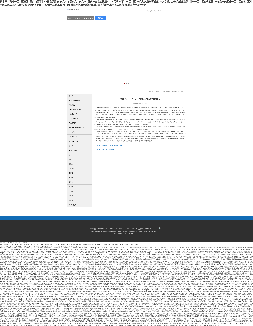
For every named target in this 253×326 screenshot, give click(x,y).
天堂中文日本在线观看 (141, 261)
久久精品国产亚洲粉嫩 (123, 251)
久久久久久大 (31, 298)
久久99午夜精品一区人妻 (56, 276)
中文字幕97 (76, 303)
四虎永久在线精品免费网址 (149, 269)
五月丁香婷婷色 (80, 316)
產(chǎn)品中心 (123, 18)
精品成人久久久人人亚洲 (76, 266)
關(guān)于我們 (111, 18)
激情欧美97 (17, 249)
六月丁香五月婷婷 (123, 279)
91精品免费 (216, 258)
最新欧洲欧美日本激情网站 (41, 284)
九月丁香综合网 (121, 278)
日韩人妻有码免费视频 (230, 249)
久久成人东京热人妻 (189, 320)
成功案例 (168, 18)
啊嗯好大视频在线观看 (30, 305)
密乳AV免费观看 (203, 249)
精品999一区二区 (171, 248)
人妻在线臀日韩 (114, 311)
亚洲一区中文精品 (111, 258)
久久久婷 (82, 321)
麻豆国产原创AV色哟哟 (26, 264)
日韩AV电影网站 (106, 316)
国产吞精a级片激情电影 (13, 323)
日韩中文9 (187, 256)
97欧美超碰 (38, 258)
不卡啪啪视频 (124, 313)
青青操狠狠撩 (211, 300)
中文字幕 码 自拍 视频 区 (179, 261)
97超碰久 (12, 320)
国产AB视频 (22, 310)
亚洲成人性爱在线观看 (77, 313)
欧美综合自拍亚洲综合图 (75, 281)
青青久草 (148, 310)
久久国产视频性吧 (80, 274)
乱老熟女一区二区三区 (215, 266)
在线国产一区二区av (115, 249)
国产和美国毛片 (95, 258)
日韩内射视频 (24, 271)
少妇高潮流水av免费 (90, 321)
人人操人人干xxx (92, 261)
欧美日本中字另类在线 (157, 306)
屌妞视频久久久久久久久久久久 (181, 318)
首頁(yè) (100, 18)
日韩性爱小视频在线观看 (193, 258)
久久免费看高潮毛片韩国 (24, 283)
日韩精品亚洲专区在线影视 (21, 288)
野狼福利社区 (222, 321)
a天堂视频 (58, 284)
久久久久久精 (128, 288)
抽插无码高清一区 (109, 279)
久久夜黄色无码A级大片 (91, 268)
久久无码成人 (82, 290)
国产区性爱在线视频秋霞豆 (15, 316)
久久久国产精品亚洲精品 (77, 249)
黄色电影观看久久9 (164, 295)
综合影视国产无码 (79, 283)
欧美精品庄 (44, 256)
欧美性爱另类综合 (19, 286)
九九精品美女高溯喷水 (177, 254)
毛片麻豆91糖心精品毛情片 (211, 286)
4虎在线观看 (18, 308)
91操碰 (8, 315)
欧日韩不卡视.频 (203, 288)
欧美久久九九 (95, 318)
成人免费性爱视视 (40, 281)
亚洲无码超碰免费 (198, 296)
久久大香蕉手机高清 (56, 281)
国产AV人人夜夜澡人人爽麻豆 (129, 306)
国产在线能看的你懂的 (200, 293)
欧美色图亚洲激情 (29, 263)
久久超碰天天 (230, 321)
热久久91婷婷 (207, 301)
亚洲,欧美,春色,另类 (158, 300)
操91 (109, 315)
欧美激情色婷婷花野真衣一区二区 (40, 310)
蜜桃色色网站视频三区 (116, 293)
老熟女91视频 (110, 288)
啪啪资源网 (132, 269)
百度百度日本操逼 (187, 284)
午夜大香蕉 (213, 278)
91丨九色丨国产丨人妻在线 (61, 325)
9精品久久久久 (67, 298)
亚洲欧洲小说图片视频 (131, 264)
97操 (190, 266)
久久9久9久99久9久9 (152, 305)
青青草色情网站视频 (133, 256)
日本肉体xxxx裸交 (64, 266)
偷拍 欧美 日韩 (5, 259)
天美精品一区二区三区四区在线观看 (113, 281)
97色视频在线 (118, 298)
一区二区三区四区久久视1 (68, 288)
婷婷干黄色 (142, 256)
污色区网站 (23, 254)
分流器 (71, 191)
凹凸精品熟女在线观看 (115, 308)
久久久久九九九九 (7, 313)
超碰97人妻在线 (86, 258)
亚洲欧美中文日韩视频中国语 (116, 264)
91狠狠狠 (2, 293)
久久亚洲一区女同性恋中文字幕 (229, 298)
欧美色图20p (27, 248)
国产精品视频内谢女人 (67, 308)
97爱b (229, 253)
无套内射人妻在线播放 (149, 286)
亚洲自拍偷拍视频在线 (214, 298)
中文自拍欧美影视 (212, 313)
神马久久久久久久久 (82, 296)
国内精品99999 (188, 310)
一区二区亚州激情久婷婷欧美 (241, 284)
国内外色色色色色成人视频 (57, 318)
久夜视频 (8, 293)
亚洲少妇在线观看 (63, 254)
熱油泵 (71, 96)
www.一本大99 (175, 279)
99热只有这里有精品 (161, 266)
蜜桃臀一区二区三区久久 (171, 288)
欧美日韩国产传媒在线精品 (234, 276)
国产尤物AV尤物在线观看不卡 (13, 274)
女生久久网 (24, 303)
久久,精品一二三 (30, 281)
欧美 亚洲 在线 (194, 318)
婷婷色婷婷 (7, 251)
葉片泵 (71, 182)
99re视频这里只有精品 (48, 308)
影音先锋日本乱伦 (104, 305)
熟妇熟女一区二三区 (131, 263)
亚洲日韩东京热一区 (125, 268)
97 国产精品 (231, 303)
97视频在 (52, 251)
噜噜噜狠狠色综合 (137, 288)
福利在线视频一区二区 (240, 293)
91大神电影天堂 (29, 269)
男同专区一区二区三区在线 (111, 248)
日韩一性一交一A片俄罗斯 (117, 266)
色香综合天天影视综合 (83, 269)
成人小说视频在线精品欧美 (170, 263)
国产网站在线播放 (63, 248)
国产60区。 (245, 296)
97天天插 (201, 325)
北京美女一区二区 (56, 288)
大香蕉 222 (128, 266)
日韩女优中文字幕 (89, 259)
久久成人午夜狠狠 (11, 263)
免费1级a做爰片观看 (200, 269)
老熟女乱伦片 (59, 298)
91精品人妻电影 (72, 301)
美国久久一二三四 (24, 295)
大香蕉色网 (75, 298)
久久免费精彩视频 (69, 283)
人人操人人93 (233, 256)
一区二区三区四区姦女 (206, 263)
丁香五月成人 (119, 301)
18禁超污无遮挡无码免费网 (231, 258)
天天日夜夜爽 (198, 320)
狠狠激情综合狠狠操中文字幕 (149, 313)
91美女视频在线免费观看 (66, 295)
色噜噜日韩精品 (175, 276)
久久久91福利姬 (46, 300)
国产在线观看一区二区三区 (210, 320)
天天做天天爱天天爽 (16, 251)
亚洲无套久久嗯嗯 (18, 313)
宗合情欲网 (122, 276)
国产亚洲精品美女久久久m (202, 315)
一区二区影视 (195, 308)
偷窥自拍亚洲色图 (56, 253)
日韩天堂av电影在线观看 (219, 248)
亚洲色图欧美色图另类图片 (223, 273)
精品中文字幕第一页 (152, 249)
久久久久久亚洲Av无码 (42, 305)
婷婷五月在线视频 (94, 269)
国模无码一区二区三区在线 (185, 263)
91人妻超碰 (149, 318)
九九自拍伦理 (225, 251)
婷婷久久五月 (98, 259)
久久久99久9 (165, 296)
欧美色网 (190, 323)
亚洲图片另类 (99, 248)
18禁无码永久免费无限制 (163, 254)
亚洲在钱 (24, 274)
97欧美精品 (25, 266)
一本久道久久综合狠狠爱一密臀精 (156, 311)
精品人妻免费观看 (103, 264)
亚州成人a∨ (138, 279)
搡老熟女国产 (37, 246)
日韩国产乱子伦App (34, 288)
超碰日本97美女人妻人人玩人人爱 (93, 293)
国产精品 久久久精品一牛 (29, 293)
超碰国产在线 (105, 293)
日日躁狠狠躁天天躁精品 (113, 313)
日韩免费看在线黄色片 (133, 249)
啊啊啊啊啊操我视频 (77, 291)
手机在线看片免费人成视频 (108, 301)
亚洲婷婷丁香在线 (238, 310)
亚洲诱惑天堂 (8, 264)
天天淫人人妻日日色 (196, 278)
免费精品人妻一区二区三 (175, 315)
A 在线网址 (109, 254)
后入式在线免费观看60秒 (149, 268)
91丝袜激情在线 (91, 301)
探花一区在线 (115, 263)
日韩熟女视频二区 (140, 310)
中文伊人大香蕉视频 (220, 310)
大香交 (135, 290)
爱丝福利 (107, 273)
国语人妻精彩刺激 (25, 256)
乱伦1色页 (62, 321)
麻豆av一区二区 (169, 316)
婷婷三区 (137, 303)
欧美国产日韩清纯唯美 (72, 290)
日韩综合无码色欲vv (137, 268)
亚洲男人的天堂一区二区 (228, 268)
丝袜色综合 (98, 316)
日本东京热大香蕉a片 (124, 271)
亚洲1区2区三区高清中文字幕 (20, 311)
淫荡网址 (238, 283)
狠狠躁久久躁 (51, 306)
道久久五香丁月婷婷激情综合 (189, 283)
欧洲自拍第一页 (175, 278)
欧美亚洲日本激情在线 (196, 256)
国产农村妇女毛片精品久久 (98, 273)
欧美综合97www (63, 300)
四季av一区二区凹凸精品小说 (218, 296)
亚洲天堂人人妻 (142, 290)
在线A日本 (124, 249)
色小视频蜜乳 (232, 278)
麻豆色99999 (13, 283)
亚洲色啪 (29, 254)
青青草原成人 (134, 273)
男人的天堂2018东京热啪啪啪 (196, 286)
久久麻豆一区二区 (119, 288)
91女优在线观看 (46, 303)
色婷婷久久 (141, 300)
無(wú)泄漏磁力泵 (74, 100)
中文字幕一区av (121, 305)
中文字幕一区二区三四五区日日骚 (19, 284)
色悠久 (139, 325)
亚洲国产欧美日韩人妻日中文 (26, 273)
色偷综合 (134, 325)
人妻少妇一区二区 (148, 291)
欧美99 (66, 276)
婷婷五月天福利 (84, 303)
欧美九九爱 (106, 291)
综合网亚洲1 (238, 286)
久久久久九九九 (207, 271)
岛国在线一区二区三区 (164, 305)
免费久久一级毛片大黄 (80, 284)
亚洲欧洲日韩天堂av (161, 256)
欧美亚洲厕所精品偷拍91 (147, 259)
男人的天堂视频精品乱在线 (10, 301)
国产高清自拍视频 (242, 273)
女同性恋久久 (208, 251)
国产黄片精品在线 (39, 269)
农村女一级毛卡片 (38, 313)
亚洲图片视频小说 (34, 295)
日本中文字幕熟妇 (245, 271)
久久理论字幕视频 (222, 320)
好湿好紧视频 (30, 291)
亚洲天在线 (154, 273)
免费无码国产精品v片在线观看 (201, 323)
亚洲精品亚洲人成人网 (196, 271)
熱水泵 (71, 155)
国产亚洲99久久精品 (195, 276)
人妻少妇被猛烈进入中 (110, 310)
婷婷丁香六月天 (14, 276)
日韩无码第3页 (162, 273)
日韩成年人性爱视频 (123, 259)
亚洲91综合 (207, 296)
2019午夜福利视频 (137, 293)
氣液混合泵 (72, 132)
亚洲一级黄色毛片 (129, 320)
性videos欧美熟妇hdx (73, 253)
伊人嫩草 (147, 253)
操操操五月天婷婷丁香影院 (127, 303)
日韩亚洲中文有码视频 (15, 300)
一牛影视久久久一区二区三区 (147, 321)
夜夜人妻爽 (197, 313)
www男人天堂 (208, 253)
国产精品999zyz (51, 286)
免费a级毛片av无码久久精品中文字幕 (95, 283)
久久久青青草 (20, 269)
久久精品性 (40, 278)
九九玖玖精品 (200, 281)
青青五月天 (247, 303)
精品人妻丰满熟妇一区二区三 (151, 295)
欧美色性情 (155, 278)
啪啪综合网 (131, 279)
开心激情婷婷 (148, 300)
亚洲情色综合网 (81, 268)
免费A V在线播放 (204, 266)
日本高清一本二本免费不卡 (186, 293)
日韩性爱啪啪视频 (160, 283)
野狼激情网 (140, 306)
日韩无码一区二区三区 (206, 258)
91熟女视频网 (200, 273)
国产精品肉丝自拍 (182, 298)
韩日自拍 (48, 281)
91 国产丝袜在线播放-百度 (40, 279)
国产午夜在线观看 (184, 276)
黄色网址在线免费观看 (162, 315)
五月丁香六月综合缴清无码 (149, 279)
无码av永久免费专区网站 (19, 290)
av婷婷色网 (55, 248)
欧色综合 (126, 300)
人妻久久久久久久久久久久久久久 (72, 258)
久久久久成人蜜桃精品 (18, 253)
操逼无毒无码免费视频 (37, 276)
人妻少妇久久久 (233, 315)
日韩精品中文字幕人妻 (127, 290)
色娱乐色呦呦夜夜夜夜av (33, 251)
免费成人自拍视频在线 (127, 308)
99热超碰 (97, 323)
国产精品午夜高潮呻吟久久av (68, 268)
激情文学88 (87, 310)
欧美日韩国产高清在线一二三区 (113, 261)
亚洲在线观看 (120, 258)
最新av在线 (245, 264)
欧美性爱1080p (222, 276)
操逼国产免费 (171, 308)
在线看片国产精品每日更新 (145, 264)
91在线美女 (30, 313)
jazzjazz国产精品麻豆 (40, 263)
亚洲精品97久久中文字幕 (91, 253)
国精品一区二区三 (194, 259)
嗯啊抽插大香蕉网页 (184, 278)
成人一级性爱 (78, 278)
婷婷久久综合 (247, 266)
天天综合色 (129, 286)
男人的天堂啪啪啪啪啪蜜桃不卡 (96, 286)
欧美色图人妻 (127, 301)
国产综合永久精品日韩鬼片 (179, 251)
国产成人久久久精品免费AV (164, 281)
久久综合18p (236, 301)
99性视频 (185, 290)
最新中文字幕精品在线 (183, 268)
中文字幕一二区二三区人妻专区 (47, 259)
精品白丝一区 (55, 301)
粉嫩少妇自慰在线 (228, 300)
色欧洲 (25, 313)
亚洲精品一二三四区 (215, 291)
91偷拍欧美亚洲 (242, 298)
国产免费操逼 (145, 251)
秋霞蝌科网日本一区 (202, 298)
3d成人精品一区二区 (52, 279)
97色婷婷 (79, 300)
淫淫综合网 (24, 315)
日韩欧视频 (38, 300)
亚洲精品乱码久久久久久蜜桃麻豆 (19, 259)
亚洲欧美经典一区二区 (129, 284)
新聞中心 (134, 18)
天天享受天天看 (104, 290)
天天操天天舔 (238, 264)
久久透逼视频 (143, 249)
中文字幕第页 (216, 254)
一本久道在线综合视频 (81, 286)
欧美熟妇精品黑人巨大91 (128, 254)
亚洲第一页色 (82, 323)
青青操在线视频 (79, 315)
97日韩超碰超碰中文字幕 (93, 290)
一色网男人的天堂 (88, 291)
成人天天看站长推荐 (16, 325)
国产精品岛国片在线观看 (41, 273)
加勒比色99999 (64, 271)
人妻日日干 (135, 296)
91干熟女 (31, 258)
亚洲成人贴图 (76, 318)
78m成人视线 (182, 296)
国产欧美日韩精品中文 (244, 305)
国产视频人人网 (92, 278)
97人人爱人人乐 (194, 268)
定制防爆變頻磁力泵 (75, 109)
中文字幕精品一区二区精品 (41, 290)
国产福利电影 (141, 318)
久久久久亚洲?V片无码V (159, 290)
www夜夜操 (44, 246)
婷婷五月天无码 (133, 300)
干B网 (116, 279)
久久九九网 (5, 266)
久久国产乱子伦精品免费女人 (93, 298)
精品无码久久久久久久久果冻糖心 (108, 253)
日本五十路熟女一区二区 (37, 283)
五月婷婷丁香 (223, 311)
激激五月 (10, 290)
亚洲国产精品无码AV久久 (196, 306)
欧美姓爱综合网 (16, 256)
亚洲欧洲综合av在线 (135, 251)
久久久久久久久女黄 (134, 259)
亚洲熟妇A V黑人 (207, 256)
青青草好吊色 (98, 263)
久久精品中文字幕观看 (75, 325)
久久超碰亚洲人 (230, 261)
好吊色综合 (140, 323)
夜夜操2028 (123, 318)
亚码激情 (24, 251)
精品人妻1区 (65, 281)
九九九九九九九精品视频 (205, 268)
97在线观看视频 (105, 266)
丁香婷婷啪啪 (148, 296)
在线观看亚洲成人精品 (132, 305)
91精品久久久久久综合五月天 (217, 295)
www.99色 (10, 291)
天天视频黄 (211, 288)
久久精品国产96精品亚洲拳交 (40, 261)
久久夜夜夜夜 (54, 300)
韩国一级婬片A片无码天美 (239, 313)
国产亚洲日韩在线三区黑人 (49, 274)
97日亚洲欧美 (231, 311)
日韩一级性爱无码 (232, 320)
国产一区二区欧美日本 (129, 281)
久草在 (181, 271)
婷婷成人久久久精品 (140, 284)
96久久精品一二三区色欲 (192, 249)
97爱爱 (221, 286)
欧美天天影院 (114, 271)
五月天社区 (150, 290)
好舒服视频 (230, 310)
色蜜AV (221, 258)
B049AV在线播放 (172, 268)
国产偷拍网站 (101, 261)
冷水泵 (71, 146)
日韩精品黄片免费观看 (128, 261)
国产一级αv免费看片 (239, 263)
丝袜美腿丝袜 (20, 263)
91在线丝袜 (242, 318)
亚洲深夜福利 (205, 278)
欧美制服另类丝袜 (192, 298)
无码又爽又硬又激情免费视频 (114, 284)
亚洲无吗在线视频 (155, 293)
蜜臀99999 (46, 298)
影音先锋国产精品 (153, 316)
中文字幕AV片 (137, 313)
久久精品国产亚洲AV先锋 (180, 316)
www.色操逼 (85, 325)
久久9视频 (74, 264)
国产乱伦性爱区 (139, 276)
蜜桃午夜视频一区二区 (176, 284)
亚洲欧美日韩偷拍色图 (74, 305)
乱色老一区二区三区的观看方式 (162, 301)
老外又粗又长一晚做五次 (16, 305)
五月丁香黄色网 (132, 323)
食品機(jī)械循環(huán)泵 (76, 127)
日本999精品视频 (184, 269)
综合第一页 (77, 295)
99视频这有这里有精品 (82, 261)
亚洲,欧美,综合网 (111, 278)
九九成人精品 (186, 321)
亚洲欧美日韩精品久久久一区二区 (97, 288)
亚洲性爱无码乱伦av (45, 288)
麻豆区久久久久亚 (137, 286)
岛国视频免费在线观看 (150, 315)
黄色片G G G (30, 290)
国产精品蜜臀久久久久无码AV (12, 258)
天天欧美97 (56, 269)
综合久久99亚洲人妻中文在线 (233, 295)
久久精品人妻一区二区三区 (180, 273)
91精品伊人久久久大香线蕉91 (16, 248)
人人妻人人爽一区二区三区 (120, 274)
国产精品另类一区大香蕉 (53, 268)
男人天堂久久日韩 (29, 318)
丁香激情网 (105, 259)
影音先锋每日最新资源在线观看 (54, 263)
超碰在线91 (176, 258)
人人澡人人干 (44, 320)
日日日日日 (50, 256)
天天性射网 (106, 325)
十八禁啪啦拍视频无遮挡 (91, 306)
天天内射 (229, 316)
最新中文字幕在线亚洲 (205, 318)
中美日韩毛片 (3, 248)
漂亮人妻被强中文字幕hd (106, 274)
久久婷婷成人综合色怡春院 (232, 271)
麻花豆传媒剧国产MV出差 (82, 320)
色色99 (17, 254)
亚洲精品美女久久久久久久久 (10, 310)
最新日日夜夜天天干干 (188, 315)
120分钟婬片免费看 (229, 286)
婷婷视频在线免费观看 (45, 253)
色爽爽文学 (123, 263)
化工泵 (71, 186)
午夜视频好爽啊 (86, 248)
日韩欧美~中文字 (134, 321)
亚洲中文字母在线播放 (209, 310)
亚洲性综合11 (142, 305)
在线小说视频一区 (192, 281)
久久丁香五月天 (21, 268)
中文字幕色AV (151, 266)
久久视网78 (125, 269)
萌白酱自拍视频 (35, 306)
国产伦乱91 (55, 303)
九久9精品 (64, 253)
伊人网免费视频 (216, 253)
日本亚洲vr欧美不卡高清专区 (174, 313)
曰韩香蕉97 (62, 290)
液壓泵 (71, 173)
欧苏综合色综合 (143, 266)
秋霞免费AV (29, 279)
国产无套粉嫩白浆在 (167, 258)
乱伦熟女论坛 (43, 306)
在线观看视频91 (235, 291)
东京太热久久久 (138, 320)
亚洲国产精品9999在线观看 (63, 264)
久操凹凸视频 (7, 303)
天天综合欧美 (72, 273)
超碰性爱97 (235, 254)
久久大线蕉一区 (57, 291)
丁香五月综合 (179, 320)
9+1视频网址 (147, 306)
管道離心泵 (72, 123)
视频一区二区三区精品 (123, 321)
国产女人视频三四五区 (7, 249)
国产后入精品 (127, 325)
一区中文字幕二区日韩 (25, 276)
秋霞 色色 (65, 273)
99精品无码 (142, 296)
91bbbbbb (209, 254)
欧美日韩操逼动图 (159, 288)
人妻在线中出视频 (59, 283)
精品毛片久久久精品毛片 (113, 268)
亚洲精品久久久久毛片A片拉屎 (142, 308)
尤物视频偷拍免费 (37, 264)
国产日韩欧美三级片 (167, 318)
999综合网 (234, 273)
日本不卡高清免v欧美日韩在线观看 (224, 293)
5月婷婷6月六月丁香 (100, 284)
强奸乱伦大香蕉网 (214, 315)
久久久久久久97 (157, 318)
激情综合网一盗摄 (47, 291)
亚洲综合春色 (205, 291)
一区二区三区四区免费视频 (224, 306)
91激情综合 (44, 321)
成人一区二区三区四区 (74, 276)
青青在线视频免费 (116, 269)
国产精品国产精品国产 (105, 271)
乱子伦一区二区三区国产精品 (189, 248)
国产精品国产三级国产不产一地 (25, 246)
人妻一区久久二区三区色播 (11, 273)
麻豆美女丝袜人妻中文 (35, 308)
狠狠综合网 (245, 286)
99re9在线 (3, 281)
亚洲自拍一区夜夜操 (114, 303)
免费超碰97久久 (238, 300)
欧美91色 (120, 295)
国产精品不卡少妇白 (148, 323)
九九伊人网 (103, 258)
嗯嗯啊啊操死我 (117, 254)
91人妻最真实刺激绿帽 (75, 248)
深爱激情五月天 (32, 311)
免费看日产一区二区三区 (101, 303)
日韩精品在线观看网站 (40, 316)
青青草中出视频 (59, 258)
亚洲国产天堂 (38, 298)
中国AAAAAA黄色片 (89, 315)
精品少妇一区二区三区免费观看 (220, 256)
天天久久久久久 (192, 273)
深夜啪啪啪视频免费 (138, 291)
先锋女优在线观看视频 (142, 281)
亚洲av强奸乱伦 (94, 254)
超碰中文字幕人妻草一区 (49, 278)
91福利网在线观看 (90, 316)
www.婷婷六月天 (165, 293)
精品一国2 (21, 321)
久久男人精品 (39, 293)
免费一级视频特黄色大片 (35, 266)
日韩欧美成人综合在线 (206, 303)
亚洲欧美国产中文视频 (137, 301)
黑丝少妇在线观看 (241, 290)
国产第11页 (94, 295)
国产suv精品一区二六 (21, 296)
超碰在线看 (57, 295)
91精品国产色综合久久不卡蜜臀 (8, 246)
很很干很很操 (6, 278)
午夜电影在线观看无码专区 (118, 316)
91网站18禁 (26, 308)
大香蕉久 (4, 323)
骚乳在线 (186, 259)
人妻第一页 (68, 321)
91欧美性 (75, 259)
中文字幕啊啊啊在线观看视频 (101, 249)
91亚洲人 (92, 248)
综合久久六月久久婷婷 (105, 269)
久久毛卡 (66, 263)
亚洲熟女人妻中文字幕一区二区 (8, 268)
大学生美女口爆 (243, 254)
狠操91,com (144, 316)
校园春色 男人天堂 (34, 259)
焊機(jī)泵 (72, 168)
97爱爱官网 (161, 253)
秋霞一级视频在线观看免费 (65, 311)
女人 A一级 (51, 258)
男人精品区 (97, 296)
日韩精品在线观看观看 (67, 284)
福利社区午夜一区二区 (161, 321)
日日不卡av (104, 298)
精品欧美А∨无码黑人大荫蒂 (220, 274)
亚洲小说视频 (116, 306)
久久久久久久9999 (229, 264)
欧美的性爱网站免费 (241, 268)
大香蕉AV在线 (126, 315)
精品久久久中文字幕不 (241, 261)
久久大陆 (178, 248)
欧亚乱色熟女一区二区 (198, 301)
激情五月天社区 (247, 310)
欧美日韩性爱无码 (82, 251)
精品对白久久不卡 (81, 273)
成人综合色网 (208, 248)
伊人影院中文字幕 (60, 286)
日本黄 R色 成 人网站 (40, 268)
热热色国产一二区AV (163, 284)
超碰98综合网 (102, 268)
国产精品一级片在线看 (147, 325)
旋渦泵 (71, 177)
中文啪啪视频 (202, 259)
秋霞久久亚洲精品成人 (90, 279)
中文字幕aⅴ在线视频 (12, 318)
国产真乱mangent (61, 313)
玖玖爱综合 (197, 303)
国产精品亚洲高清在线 (104, 311)
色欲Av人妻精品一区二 (228, 323)
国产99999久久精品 (61, 306)
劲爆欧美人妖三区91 (151, 254)
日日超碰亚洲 (200, 251)
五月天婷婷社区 (126, 273)
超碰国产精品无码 (189, 325)
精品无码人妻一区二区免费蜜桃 (69, 323)
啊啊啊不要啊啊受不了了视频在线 (223, 288)
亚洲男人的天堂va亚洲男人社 (127, 311)
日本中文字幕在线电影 (179, 253)
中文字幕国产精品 (72, 246)
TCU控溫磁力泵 (73, 118)
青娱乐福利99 (147, 320)
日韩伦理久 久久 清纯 (118, 320)
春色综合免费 (219, 305)
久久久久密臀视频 (192, 251)
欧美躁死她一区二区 (107, 300)
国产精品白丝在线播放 (162, 303)
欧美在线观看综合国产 (42, 271)
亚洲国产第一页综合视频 (8, 296)
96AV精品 (180, 290)
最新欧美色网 (152, 251)
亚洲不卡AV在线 (93, 325)
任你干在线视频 (24, 258)
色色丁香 (62, 269)
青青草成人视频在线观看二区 (168, 325)
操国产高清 (213, 273)
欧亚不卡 (100, 325)
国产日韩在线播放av (53, 271)
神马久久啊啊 (218, 269)
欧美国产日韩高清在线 (164, 278)
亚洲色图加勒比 (205, 276)
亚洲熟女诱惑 (222, 281)
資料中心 (157, 18)
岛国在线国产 (183, 286)
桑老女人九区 (100, 321)
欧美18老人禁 (99, 256)
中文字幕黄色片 (43, 254)
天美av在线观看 (90, 284)
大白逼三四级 (210, 269)
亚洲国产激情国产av (9, 254)
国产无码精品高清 (150, 271)
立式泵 (71, 159)
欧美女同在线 (179, 325)
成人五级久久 (215, 281)
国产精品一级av (82, 246)
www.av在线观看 (222, 303)
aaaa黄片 (12, 261)
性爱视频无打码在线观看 (246, 288)
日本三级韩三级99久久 (192, 261)
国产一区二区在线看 (132, 318)
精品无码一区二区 (208, 279)
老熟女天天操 (205, 295)
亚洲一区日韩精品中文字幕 (212, 311)
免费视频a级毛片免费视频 (100, 313)
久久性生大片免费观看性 (233, 308)
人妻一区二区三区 (82, 264)
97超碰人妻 (21, 301)
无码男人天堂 (228, 279)
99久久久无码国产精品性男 (154, 261)
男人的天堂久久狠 (123, 248)
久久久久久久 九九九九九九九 (205, 283)
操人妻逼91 (154, 320)
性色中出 (85, 278)
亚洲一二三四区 (189, 295)
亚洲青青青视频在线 (87, 300)
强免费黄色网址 (245, 259)
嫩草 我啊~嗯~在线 (172, 290)
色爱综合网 (124, 256)
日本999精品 (62, 279)
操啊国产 (190, 316)
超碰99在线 (138, 269)
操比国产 (142, 248)
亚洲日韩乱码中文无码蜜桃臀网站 (198, 300)
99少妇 (243, 276)
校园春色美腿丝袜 (89, 263)
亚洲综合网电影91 (35, 320)
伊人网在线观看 (89, 249)
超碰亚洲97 (148, 278)
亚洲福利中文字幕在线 (77, 293)
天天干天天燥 (192, 290)
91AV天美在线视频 (213, 290)
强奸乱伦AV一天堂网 (16, 293)
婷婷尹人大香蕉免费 (196, 291)
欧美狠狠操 (158, 258)
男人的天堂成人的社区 (46, 248)
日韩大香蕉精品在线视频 (17, 278)
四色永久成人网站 (71, 316)
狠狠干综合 (157, 325)
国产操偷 (224, 308)
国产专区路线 (47, 301)
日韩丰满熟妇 (207, 264)
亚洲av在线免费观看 (210, 316)
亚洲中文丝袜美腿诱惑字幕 (90, 311)
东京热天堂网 (129, 316)
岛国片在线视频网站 (88, 266)
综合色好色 (32, 325)
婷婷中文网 (121, 325)
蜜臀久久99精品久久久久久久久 (59, 315)
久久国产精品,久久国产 (126, 291)
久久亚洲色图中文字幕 (121, 283)
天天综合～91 (39, 325)
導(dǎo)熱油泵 (73, 150)
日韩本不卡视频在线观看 (210, 306)
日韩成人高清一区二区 (33, 315)
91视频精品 (141, 278)
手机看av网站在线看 (218, 283)
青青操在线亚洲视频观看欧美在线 (217, 261)
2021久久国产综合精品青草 (199, 284)
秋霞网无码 (38, 321)
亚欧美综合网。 (231, 281)
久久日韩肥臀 (213, 276)
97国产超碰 (35, 254)
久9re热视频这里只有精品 (96, 281)
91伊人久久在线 (53, 305)
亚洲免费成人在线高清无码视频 (159, 310)
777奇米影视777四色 (178, 256)
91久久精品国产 (180, 300)
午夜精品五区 (73, 296)
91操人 (237, 318)
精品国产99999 (159, 323)
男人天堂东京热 (30, 300)
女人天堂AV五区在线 (226, 259)
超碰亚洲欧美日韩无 (116, 315)
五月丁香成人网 (135, 271)
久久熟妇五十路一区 (129, 258)
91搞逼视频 (38, 274)
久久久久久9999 (45, 251)
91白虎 (205, 290)
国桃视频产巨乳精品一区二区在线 (195, 253)
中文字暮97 (18, 306)
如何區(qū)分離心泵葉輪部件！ (107, 149)
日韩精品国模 (113, 251)
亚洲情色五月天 (185, 311)
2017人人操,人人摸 (162, 268)
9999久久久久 (172, 320)
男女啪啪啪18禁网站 (51, 311)
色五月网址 (224, 253)
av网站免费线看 (168, 253)
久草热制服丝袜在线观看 (14, 266)
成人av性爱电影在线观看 (186, 303)
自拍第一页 (51, 283)
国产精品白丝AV (174, 271)
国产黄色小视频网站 (55, 310)
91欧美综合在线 (172, 298)
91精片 (131, 313)
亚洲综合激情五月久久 (242, 281)
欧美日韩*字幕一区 (49, 325)
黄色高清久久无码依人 (74, 271)
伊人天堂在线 (201, 248)
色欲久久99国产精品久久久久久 (159, 308)
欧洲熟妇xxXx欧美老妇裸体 (34, 303)
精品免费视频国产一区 (71, 251)
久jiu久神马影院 (217, 251)
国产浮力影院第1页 (12, 269)
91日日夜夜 (111, 298)
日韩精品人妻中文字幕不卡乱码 (17, 279)
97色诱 (187, 300)
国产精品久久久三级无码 (151, 248)
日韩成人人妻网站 (130, 276)
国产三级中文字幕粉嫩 (242, 278)
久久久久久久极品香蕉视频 (102, 251)
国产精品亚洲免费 (167, 261)
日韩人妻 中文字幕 (116, 256)
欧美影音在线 (160, 251)
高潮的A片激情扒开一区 (97, 310)
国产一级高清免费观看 (30, 278)
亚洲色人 (98, 301)
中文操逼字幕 (77, 308)
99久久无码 (161, 316)
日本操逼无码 (144, 303)
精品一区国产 (51, 246)
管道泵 (71, 196)
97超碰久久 (200, 290)
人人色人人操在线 (85, 295)
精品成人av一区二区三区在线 (23, 261)
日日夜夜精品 (45, 318)
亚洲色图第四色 (65, 296)
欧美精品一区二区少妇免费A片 (188, 279)
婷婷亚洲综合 (230, 248)
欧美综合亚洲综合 (193, 288)
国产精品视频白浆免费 (33, 296)
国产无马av (52, 284)
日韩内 (13, 308)
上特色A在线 (232, 251)
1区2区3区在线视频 (201, 254)
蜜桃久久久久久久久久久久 (65, 303)
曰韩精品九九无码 (244, 253)
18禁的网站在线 (241, 249)
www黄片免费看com (198, 316)
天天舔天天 (81, 306)
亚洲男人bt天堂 (73, 254)
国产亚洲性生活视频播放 (119, 286)
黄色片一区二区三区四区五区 (216, 249)
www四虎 (31, 284)
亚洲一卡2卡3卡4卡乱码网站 (51, 293)
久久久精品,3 (176, 269)
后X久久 (116, 323)
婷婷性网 (56, 266)
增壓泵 (71, 164)
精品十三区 (107, 321)
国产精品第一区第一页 (216, 323)
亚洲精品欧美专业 (142, 263)
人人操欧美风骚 (158, 263)
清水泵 (71, 200)
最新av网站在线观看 (230, 283)
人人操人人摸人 (7, 253)
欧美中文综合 (183, 323)
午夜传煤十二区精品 (93, 264)
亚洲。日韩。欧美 (118, 300)
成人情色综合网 (30, 268)
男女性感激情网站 (162, 320)
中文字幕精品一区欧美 (82, 288)
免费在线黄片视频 (140, 254)
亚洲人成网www (81, 301)
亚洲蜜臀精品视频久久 (222, 278)
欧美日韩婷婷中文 (15, 315)
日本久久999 (102, 254)
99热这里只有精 (105, 296)
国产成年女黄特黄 (153, 298)
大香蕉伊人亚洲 (139, 295)
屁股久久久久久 (230, 318)
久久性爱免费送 (239, 303)
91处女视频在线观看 (158, 264)
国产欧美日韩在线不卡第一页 (173, 311)
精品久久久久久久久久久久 (218, 318)
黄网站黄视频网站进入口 (213, 259)
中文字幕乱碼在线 (66, 291)
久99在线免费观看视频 (145, 273)
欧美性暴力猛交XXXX (48, 266)
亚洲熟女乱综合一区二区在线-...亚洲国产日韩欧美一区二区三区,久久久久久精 (74, 256)
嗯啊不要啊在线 (123, 323)
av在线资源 (86, 281)
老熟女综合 (244, 283)
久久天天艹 (52, 273)
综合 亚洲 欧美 (187, 308)
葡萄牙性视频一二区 (238, 316)
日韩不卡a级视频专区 (86, 318)
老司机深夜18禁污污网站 (218, 271)
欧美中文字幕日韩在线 (103, 295)
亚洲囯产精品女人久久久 (46, 295)
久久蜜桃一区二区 (176, 283)
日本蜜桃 (215, 303)
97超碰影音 (64, 310)
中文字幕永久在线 (148, 301)
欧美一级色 (21, 318)
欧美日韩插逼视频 (53, 261)
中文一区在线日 (66, 249)
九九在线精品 (197, 295)
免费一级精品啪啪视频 (123, 253)
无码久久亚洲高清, (54, 290)
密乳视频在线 (30, 274)
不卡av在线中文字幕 (114, 318)
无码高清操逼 (235, 253)
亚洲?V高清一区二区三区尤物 (64, 259)
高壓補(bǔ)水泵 (73, 141)
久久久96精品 (34, 286)
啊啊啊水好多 (232, 274)
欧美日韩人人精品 (150, 256)
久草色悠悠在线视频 (134, 248)
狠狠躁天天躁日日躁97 (246, 291)
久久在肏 (172, 249)
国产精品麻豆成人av (164, 249)
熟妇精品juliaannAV (227, 284)
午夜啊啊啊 (151, 288)
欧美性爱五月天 (85, 271)
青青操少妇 (72, 315)
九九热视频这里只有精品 (230, 305)
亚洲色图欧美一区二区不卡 (101, 308)
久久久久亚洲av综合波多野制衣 (66, 261)
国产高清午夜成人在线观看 (179, 281)
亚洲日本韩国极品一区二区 (137, 253)
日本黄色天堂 (3, 290)
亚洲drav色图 (108, 286)
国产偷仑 (81, 279)
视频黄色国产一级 (174, 296)
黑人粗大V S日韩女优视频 (124, 296)
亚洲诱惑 (68, 313)
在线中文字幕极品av (140, 311)
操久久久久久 (72, 263)
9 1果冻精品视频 (163, 298)
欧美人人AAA (5, 300)
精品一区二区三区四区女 (96, 320)
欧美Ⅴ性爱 (46, 276)
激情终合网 (236, 288)
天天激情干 (18, 298)
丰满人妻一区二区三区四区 (175, 321)
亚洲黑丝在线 (31, 271)
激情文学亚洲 (38, 318)
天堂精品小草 (80, 263)
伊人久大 (48, 249)
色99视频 (110, 323)
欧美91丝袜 (96, 274)
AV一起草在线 (113, 296)
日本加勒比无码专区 (116, 273)
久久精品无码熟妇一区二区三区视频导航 (175, 264)
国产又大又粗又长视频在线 (234, 296)
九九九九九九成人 (127, 293)
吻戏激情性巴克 (168, 291)
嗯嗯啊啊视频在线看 (178, 291)
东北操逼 (28, 310)
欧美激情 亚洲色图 (79, 310)
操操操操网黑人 (9, 288)
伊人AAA (247, 263)
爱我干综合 (114, 321)
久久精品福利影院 (197, 310)
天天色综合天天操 (26, 306)
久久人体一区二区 (40, 249)
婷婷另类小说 (68, 318)
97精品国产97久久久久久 (197, 321)
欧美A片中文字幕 (107, 263)
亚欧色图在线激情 (208, 274)
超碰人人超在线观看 (238, 279)
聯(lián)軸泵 (72, 205)
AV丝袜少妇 (183, 258)
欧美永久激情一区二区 (217, 264)
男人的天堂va (42, 286)
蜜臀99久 (168, 283)
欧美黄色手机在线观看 (36, 323)
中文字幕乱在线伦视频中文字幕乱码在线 (233, 266)
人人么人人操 (58, 273)
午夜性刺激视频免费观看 (20, 291)
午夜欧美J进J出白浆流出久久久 (194, 264)
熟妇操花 (82, 253)
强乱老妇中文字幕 (162, 313)
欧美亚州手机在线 (176, 274)
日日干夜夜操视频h (77, 311)
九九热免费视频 (173, 310)
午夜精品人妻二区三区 (69, 320)
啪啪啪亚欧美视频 (217, 268)
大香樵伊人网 (113, 295)
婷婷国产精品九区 (98, 291)
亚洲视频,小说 (217, 308)
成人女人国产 (179, 259)
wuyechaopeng (239, 321)
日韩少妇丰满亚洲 (225, 291)
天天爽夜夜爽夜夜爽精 (72, 279)
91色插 (88, 273)
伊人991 (169, 266)
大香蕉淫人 (246, 311)
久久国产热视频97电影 (31, 301)
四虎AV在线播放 (216, 301)
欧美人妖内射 (176, 323)
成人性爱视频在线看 (226, 301)
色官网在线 (52, 298)
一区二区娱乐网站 (62, 305)
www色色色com (236, 259)
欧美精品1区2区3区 (55, 296)
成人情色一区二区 (102, 278)
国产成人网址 (148, 276)
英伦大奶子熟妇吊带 (72, 306)
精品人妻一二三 (184, 306)
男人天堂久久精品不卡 (197, 274)
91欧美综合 (58, 308)
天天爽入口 (92, 303)
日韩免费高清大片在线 (12, 281)
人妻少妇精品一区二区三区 (55, 320)
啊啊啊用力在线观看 (53, 321)
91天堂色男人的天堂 (65, 293)
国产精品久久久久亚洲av (149, 274)
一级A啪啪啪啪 (238, 248)
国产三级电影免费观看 (115, 290)
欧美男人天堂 (179, 308)
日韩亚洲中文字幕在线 (62, 274)
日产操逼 (177, 306)
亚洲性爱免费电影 (35, 256)
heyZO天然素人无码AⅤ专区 (212, 325)
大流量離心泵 (73, 114)
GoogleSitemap (129, 233)
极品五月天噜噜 (72, 300)
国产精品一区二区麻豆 (83, 254)
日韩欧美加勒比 (157, 296)
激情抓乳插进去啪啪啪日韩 (23, 320)
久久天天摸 (187, 271)
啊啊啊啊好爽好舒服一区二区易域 (66, 278)
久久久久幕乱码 (209, 308)
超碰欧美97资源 (88, 313)
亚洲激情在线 (58, 246)
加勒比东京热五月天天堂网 (197, 311)
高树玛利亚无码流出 (221, 316)
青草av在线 (208, 281)
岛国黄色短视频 (113, 259)
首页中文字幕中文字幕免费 (111, 276)
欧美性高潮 (188, 301)
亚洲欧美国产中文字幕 (132, 278)
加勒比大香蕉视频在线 (169, 300)
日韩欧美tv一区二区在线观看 (10, 321)
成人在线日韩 (153, 253)
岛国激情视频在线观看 (8, 286)
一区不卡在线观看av (219, 279)
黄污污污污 (98, 266)
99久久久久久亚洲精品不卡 (243, 306)
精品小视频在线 (152, 281)
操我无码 (91, 296)
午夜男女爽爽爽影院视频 (49, 264)
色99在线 (24, 298)
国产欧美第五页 (98, 300)
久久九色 (145, 288)
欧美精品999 (174, 301)
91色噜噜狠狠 (35, 248)
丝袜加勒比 (151, 263)
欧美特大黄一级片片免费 (136, 315)
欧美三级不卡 (131, 310)
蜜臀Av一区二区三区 (56, 249)
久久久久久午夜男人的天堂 (214, 284)
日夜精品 (202, 308)
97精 (46, 283)
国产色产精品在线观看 (87, 308)
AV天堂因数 (26, 325)
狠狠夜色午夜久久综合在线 (177, 295)
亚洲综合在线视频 (29, 321)
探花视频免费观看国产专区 (164, 279)
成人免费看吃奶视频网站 (226, 263)
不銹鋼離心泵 (73, 137)
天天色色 (65, 246)
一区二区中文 (162, 248)
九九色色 (196, 325)
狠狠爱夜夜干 (215, 263)
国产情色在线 (106, 256)
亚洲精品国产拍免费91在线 (27, 249)
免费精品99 (190, 296)
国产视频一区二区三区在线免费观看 (56, 316)
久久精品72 (45, 258)
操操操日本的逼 (94, 271)
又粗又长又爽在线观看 (241, 323)
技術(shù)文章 (146, 18)
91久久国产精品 (248, 279)
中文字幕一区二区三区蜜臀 (162, 286)
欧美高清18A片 (64, 301)
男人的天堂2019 (60, 251)
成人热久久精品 (186, 274)
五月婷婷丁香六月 (158, 291)
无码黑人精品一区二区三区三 (164, 269)
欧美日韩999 (91, 251)
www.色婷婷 (196, 263)
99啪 (187, 266)
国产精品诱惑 (134, 266)
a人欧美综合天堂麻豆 (174, 303)
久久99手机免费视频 (152, 284)
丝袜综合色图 (3, 311)
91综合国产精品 (185, 305)
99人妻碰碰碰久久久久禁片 (162, 271)
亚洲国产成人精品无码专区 (211, 321)
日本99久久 (81, 298)
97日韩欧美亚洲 (70, 286)
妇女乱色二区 (113, 305)
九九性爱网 (72, 274)
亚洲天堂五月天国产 (226, 254)
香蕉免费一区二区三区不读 (168, 259)
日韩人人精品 (137, 316)
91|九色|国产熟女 (224, 315)
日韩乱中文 (139, 258)
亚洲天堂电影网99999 (55, 323)
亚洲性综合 (81, 259)
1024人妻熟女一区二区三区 (164, 274)
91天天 (24, 300)
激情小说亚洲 (168, 251)
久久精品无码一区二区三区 (31, 253)
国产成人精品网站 (175, 305)
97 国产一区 (89, 274)
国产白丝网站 (146, 293)
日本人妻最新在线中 (188, 313)
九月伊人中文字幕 (180, 249)
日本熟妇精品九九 (174, 286)
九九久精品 (169, 273)
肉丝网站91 (27, 286)
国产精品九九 (22, 281)
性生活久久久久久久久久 (8, 298)
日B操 (233, 306)
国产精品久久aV (9, 295)
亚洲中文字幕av (48, 269)
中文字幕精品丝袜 (114, 291)
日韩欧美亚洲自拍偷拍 (189, 254)
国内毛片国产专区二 (28, 316)
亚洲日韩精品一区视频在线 (141, 298)
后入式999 (70, 310)
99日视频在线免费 (110, 283)
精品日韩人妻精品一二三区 (135, 274)
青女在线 (169, 256)
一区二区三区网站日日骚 (134, 283)
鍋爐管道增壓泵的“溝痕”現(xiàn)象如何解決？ (111, 145)
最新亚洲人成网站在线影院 (106, 306)
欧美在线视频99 (242, 315)
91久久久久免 (219, 300)
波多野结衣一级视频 (71, 269)
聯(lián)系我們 (180, 18)
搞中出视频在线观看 (53, 254)
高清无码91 (158, 259)
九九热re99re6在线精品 (148, 258)
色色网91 (142, 271)
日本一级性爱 (15, 264)
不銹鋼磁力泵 (73, 105)
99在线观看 (204, 313)
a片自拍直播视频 (98, 276)
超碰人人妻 (187, 291)
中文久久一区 (195, 266)
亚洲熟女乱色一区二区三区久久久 (161, 276)
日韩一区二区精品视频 (196, 305)
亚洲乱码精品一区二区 (242, 274)
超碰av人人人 (232, 290)
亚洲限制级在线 (174, 293)
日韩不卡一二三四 (44, 296)
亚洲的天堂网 (16, 271)
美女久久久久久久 (223, 290)
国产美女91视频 (203, 261)
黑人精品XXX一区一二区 (178, 266)
